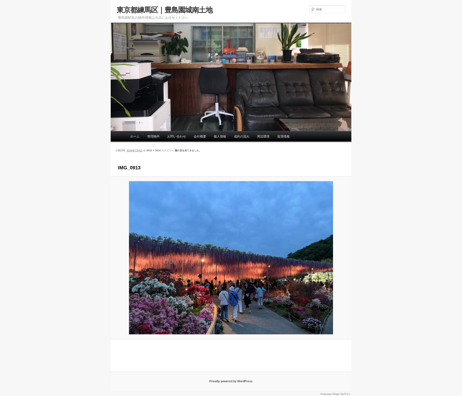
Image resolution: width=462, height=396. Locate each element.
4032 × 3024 (153, 150)
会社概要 (200, 136)
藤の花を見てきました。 (188, 150)
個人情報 (220, 136)
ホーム (135, 136)
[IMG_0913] (231, 257)
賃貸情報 (283, 136)
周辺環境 (263, 136)
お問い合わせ (176, 136)
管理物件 (153, 136)
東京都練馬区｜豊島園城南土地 (164, 10)
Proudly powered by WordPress (231, 381)
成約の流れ (242, 136)
